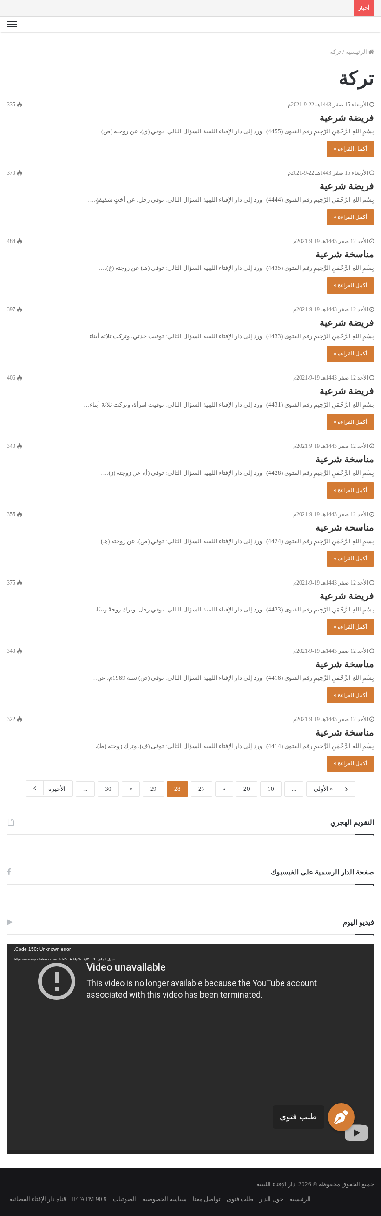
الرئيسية (357, 51)
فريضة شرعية (347, 117)
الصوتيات (124, 1199)
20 (246, 788)
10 (271, 788)
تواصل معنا (207, 1199)
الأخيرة (57, 788)
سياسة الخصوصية (164, 1199)
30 (108, 788)
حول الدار (271, 1199)
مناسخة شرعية (344, 254)
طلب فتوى (298, 1116)
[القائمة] (12, 25)
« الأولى (323, 788)
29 (153, 788)
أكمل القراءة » (350, 148)
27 (201, 788)
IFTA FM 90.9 (89, 1199)
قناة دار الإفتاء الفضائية (37, 1199)
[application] (190, 1048)
